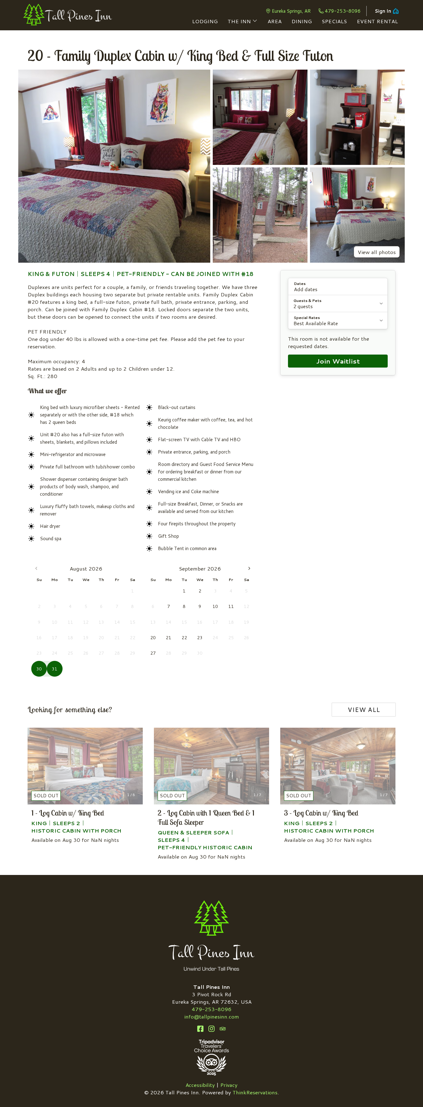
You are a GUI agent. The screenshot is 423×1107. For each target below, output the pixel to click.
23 (200, 638)
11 (231, 606)
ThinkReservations (255, 1092)
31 (54, 669)
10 (215, 606)
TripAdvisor (223, 1029)
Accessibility (200, 1084)
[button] (337, 286)
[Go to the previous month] (36, 568)
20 (153, 638)
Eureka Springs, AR (291, 11)
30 (39, 669)
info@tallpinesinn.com (211, 1016)
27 (153, 653)
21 (168, 638)
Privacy (229, 1084)
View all (364, 709)
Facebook (200, 1029)
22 (184, 638)
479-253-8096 (343, 11)
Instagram (211, 1029)
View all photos (377, 252)
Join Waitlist (338, 361)
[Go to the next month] (249, 568)
